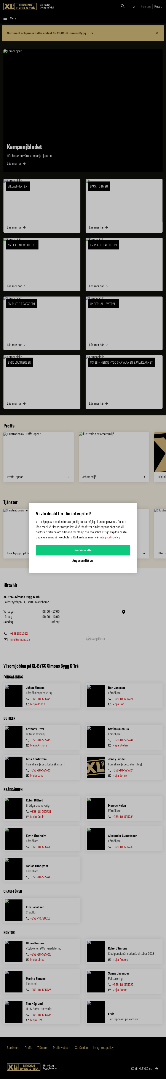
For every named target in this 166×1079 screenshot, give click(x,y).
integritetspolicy (110, 537)
